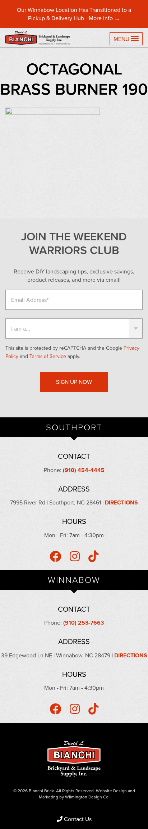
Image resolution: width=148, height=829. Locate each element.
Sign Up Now (74, 382)
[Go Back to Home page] (40, 38)
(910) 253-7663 (83, 623)
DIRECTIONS (121, 502)
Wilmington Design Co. (87, 797)
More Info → (104, 18)
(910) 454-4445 (84, 470)
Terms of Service (47, 356)
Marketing (48, 797)
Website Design (111, 791)
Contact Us (78, 819)
